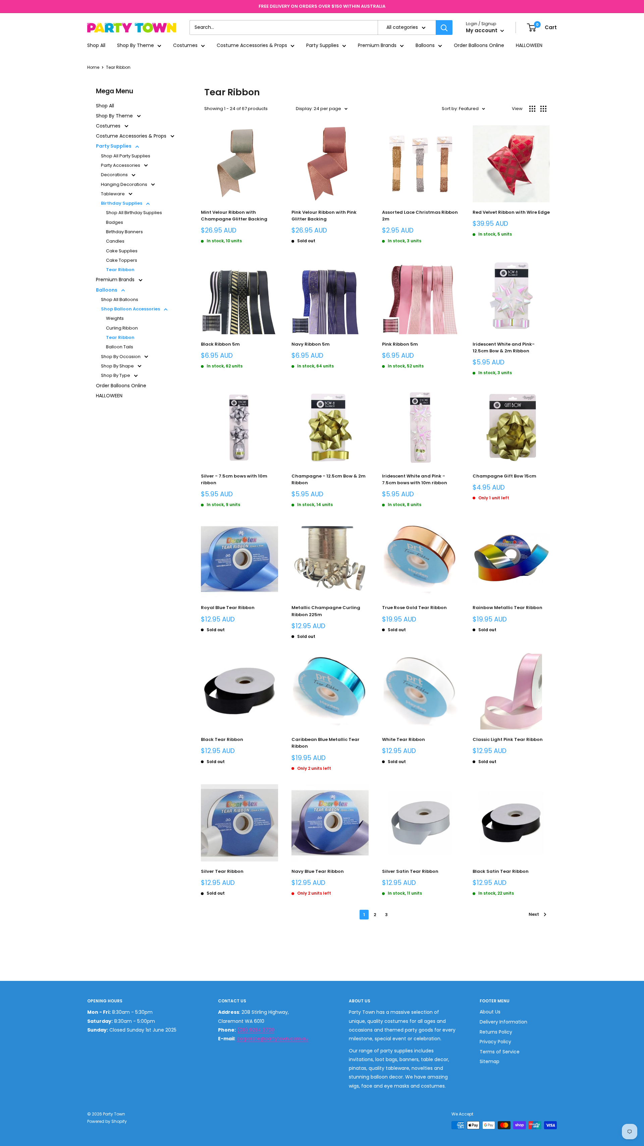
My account (482, 30)
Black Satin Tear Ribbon (501, 871)
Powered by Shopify (107, 1121)
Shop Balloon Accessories (131, 309)
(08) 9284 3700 (255, 1030)
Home (93, 67)
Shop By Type (116, 375)
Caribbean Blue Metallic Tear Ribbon (325, 742)
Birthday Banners (124, 232)
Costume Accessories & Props (252, 45)
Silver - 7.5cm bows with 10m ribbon (234, 479)
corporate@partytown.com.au (272, 1038)
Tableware (113, 194)
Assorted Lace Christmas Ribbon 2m (420, 215)
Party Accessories (121, 165)
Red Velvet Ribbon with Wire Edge (511, 212)
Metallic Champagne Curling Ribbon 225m (325, 610)
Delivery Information (503, 1021)
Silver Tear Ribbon (222, 871)
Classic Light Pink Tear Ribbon (508, 739)
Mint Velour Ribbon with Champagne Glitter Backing (234, 215)
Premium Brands (377, 45)
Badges (114, 222)
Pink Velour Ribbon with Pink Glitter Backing (324, 215)
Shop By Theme (135, 45)
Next (534, 914)
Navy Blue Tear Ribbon (317, 871)
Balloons (425, 45)
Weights (115, 318)
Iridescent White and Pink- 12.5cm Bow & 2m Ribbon (504, 347)
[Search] (444, 27)
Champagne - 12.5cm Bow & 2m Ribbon (328, 479)
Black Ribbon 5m (220, 344)
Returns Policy (496, 1032)
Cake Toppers (121, 260)
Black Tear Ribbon (222, 739)
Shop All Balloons (119, 299)
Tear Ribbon (118, 67)
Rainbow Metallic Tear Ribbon (507, 607)
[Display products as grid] (532, 109)
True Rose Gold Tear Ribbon (414, 607)
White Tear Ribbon (403, 739)
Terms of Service (500, 1051)
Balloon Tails (119, 347)
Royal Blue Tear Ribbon (228, 607)
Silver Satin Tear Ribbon (410, 871)
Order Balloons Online (479, 45)
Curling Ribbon (122, 328)
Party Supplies (322, 45)
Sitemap (489, 1061)
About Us (490, 1011)
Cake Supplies (122, 251)
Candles (115, 241)
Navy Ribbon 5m (310, 344)
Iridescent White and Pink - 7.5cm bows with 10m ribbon (414, 479)
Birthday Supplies (122, 203)
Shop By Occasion (121, 356)
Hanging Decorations (124, 184)
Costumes (185, 45)
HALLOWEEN (529, 45)
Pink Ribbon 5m (400, 344)
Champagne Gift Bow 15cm (504, 476)
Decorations (115, 174)
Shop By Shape (118, 366)
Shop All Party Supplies (125, 156)
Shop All (96, 45)
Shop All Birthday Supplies (134, 212)
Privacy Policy (495, 1041)
